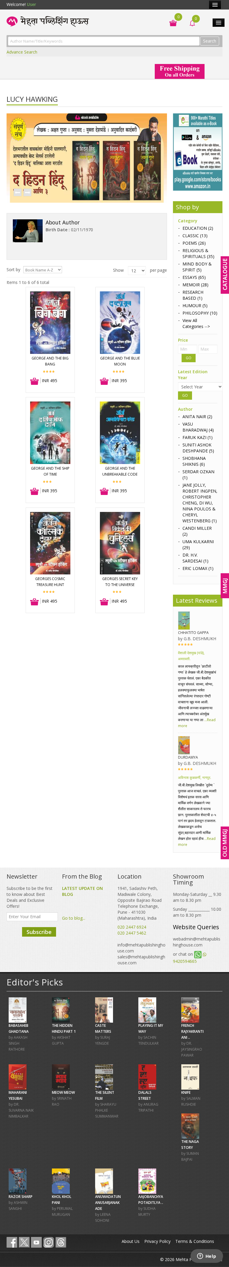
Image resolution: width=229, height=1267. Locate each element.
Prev (17, 193)
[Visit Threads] (60, 1242)
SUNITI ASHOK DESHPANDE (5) (198, 448)
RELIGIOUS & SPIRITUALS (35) (198, 253)
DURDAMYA (188, 757)
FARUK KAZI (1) (197, 437)
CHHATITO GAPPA (193, 632)
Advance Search (22, 52)
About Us (131, 1241)
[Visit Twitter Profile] (24, 1242)
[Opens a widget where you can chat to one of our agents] (206, 1256)
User (31, 4)
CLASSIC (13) (195, 235)
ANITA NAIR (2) (197, 416)
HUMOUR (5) (195, 305)
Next (27, 193)
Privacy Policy (157, 1241)
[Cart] (170, 22)
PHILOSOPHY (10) (199, 313)
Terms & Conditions (194, 1241)
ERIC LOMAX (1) (197, 568)
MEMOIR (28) (195, 285)
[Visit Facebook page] (12, 1242)
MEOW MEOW (63, 1092)
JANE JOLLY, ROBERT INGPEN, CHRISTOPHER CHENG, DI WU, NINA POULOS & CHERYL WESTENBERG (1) (199, 503)
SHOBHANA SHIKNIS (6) (194, 461)
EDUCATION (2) (197, 228)
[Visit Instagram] (48, 1242)
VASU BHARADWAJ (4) (198, 427)
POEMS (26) (194, 243)
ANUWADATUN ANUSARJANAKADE (108, 1202)
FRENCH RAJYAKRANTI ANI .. (192, 1031)
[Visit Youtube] (36, 1242)
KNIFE (186, 1092)
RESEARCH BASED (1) (192, 295)
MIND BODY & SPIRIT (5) (197, 267)
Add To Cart (34, 381)
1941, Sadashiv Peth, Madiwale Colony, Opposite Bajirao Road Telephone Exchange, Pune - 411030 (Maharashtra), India (139, 903)
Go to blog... (73, 918)
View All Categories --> (196, 323)
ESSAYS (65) (194, 277)
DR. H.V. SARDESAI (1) (195, 558)
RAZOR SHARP (21, 1196)
